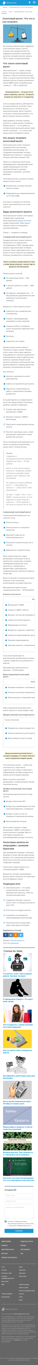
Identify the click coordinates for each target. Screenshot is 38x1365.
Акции (20, 1300)
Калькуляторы (6, 1297)
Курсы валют (22, 1276)
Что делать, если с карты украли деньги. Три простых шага (17, 975)
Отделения (22, 1270)
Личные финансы (17, 940)
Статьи (21, 1297)
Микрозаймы (6, 1241)
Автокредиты (25, 1249)
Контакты (4, 1270)
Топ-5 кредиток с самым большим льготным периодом (18, 1026)
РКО (22, 1253)
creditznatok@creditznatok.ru (21, 1314)
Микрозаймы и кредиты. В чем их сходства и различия (17, 1128)
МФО (3, 1284)
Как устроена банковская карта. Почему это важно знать (17, 1102)
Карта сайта (5, 1281)
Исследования (13, 943)
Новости (21, 1294)
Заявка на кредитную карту (27, 1290)
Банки (20, 1267)
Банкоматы (22, 1273)
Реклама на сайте (7, 1273)
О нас (3, 1267)
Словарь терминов (7, 1294)
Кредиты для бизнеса (9, 1257)
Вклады (23, 1245)
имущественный (24, 221)
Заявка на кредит (24, 1284)
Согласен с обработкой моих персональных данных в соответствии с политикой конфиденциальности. (20, 1224)
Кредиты (5, 1245)
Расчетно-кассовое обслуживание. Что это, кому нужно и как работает (19, 1179)
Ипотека (4, 1253)
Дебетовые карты (8, 1249)
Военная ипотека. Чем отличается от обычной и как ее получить (18, 1153)
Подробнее (17, 1340)
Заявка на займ (23, 1287)
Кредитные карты (27, 1241)
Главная (5, 7)
